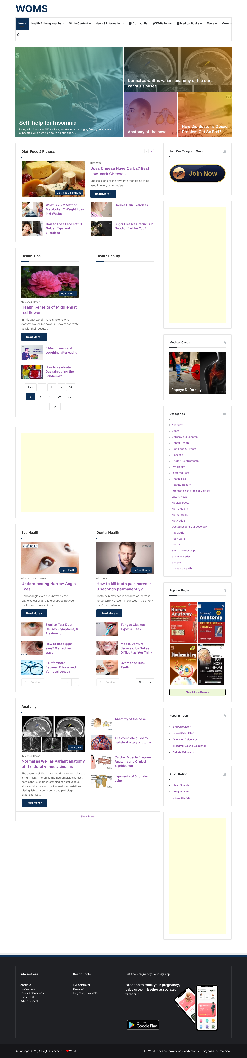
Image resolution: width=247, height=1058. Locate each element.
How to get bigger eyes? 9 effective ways (59, 648)
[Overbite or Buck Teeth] (107, 667)
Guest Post (27, 997)
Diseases (177, 454)
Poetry (176, 544)
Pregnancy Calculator (85, 993)
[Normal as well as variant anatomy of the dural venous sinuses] (178, 69)
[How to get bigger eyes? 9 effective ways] (32, 648)
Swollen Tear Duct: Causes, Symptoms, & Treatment (62, 629)
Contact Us (139, 23)
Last (55, 406)
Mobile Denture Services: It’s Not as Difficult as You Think (136, 648)
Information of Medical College (191, 490)
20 (59, 396)
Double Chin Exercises (131, 205)
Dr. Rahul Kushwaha (35, 578)
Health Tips (179, 478)
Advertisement (29, 1001)
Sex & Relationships (184, 550)
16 (40, 396)
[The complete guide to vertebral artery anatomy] (101, 742)
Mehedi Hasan (32, 301)
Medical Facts (180, 502)
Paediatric (178, 532)
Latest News (179, 496)
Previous (36, 682)
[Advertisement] (87, 472)
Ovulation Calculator (185, 739)
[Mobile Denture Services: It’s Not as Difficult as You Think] (107, 648)
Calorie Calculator (183, 752)
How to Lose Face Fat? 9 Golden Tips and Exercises (64, 228)
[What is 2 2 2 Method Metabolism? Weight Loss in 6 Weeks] (32, 209)
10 (52, 387)
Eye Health (178, 466)
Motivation (178, 520)
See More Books (197, 692)
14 (70, 387)
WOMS (97, 163)
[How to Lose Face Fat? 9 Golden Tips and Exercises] (32, 228)
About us (25, 984)
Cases (175, 430)
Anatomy (177, 424)
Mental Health (180, 514)
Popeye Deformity (186, 390)
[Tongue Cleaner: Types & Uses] (107, 629)
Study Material (181, 556)
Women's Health (182, 568)
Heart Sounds (181, 785)
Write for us (164, 23)
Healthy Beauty (181, 484)
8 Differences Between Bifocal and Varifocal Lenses (61, 667)
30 (69, 396)
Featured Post (180, 472)
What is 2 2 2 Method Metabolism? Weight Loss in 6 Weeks (65, 209)
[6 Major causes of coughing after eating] (32, 352)
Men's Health (180, 508)
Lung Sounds (181, 791)
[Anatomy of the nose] (150, 114)
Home (22, 23)
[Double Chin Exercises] (101, 209)
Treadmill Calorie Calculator (189, 745)
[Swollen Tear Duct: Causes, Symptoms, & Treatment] (32, 629)
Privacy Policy (28, 988)
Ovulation (78, 988)
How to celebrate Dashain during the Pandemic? (60, 371)
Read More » (103, 193)
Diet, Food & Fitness (184, 448)
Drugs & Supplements (185, 460)
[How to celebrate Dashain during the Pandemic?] (32, 372)
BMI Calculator (81, 984)
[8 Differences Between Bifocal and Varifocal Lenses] (32, 667)
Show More (88, 816)
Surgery (177, 562)
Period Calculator (183, 733)
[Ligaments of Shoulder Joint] (101, 781)
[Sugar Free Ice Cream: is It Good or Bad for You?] (101, 228)
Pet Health (178, 538)
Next (66, 682)
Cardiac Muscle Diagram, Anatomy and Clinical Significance (133, 761)
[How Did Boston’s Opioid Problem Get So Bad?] (205, 114)
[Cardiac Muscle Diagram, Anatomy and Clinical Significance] (101, 761)
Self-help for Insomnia (48, 122)
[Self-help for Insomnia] (69, 92)
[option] (123, 92)
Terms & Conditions (32, 993)
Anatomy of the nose (147, 131)
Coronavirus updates (185, 436)
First (31, 387)
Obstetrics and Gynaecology (189, 526)
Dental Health (180, 442)
